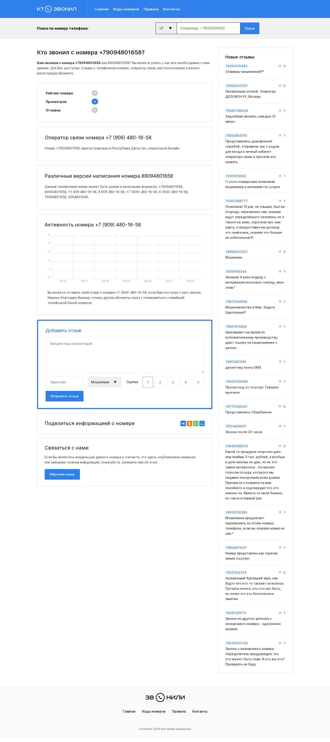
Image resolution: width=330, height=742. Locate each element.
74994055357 (236, 86)
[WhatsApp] (195, 423)
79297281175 (235, 613)
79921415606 (235, 326)
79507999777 (236, 201)
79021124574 (235, 572)
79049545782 (236, 643)
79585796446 (236, 111)
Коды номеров (126, 9)
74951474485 (236, 66)
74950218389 (236, 512)
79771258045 (236, 406)
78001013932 (235, 176)
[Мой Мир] (202, 423)
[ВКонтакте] (183, 423)
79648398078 (236, 446)
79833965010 (236, 135)
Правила (151, 9)
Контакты (171, 9)
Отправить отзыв (65, 396)
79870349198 (236, 301)
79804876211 (235, 547)
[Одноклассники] (189, 423)
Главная (102, 9)
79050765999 (236, 381)
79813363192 (235, 362)
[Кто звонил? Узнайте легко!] (62, 9)
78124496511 (235, 426)
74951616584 (235, 271)
